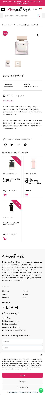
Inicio (4, 25)
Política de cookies (12, 392)
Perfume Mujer (19, 25)
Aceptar (22, 375)
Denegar (22, 381)
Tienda (10, 25)
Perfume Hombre (9, 173)
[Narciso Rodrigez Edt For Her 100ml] (11, 207)
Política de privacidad (25, 392)
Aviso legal (35, 392)
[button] (42, 355)
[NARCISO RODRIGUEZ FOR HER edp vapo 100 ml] (33, 164)
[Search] (39, 15)
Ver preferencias (22, 387)
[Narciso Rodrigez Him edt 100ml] (11, 164)
